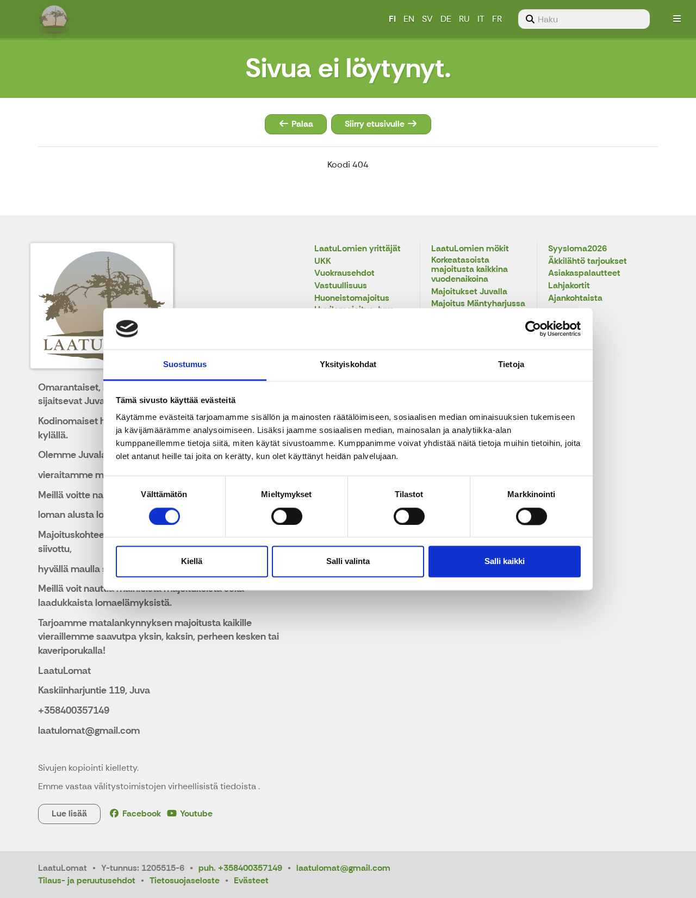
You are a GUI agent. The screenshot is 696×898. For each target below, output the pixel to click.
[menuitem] (584, 19)
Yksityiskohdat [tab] (348, 364)
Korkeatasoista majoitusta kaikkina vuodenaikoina (469, 269)
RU (464, 18)
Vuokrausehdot (344, 273)
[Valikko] (677, 19)
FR (497, 18)
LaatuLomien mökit (470, 249)
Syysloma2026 (577, 249)
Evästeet (251, 880)
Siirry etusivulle (376, 123)
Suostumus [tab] (185, 364)
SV (427, 18)
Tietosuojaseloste (185, 880)
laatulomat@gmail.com (343, 868)
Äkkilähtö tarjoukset (587, 261)
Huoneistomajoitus (351, 298)
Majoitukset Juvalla (469, 292)
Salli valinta (348, 561)
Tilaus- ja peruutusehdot (86, 880)
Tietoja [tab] (511, 364)
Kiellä (191, 561)
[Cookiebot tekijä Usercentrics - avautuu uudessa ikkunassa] (533, 328)
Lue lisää (69, 813)
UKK (322, 261)
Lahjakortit (569, 286)
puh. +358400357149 (240, 868)
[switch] (286, 516)
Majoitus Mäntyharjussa (478, 304)
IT (480, 18)
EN (408, 18)
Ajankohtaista (575, 298)
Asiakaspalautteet (584, 273)
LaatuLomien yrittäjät (357, 249)
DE (445, 18)
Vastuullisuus (340, 286)
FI (392, 18)
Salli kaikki (504, 561)
